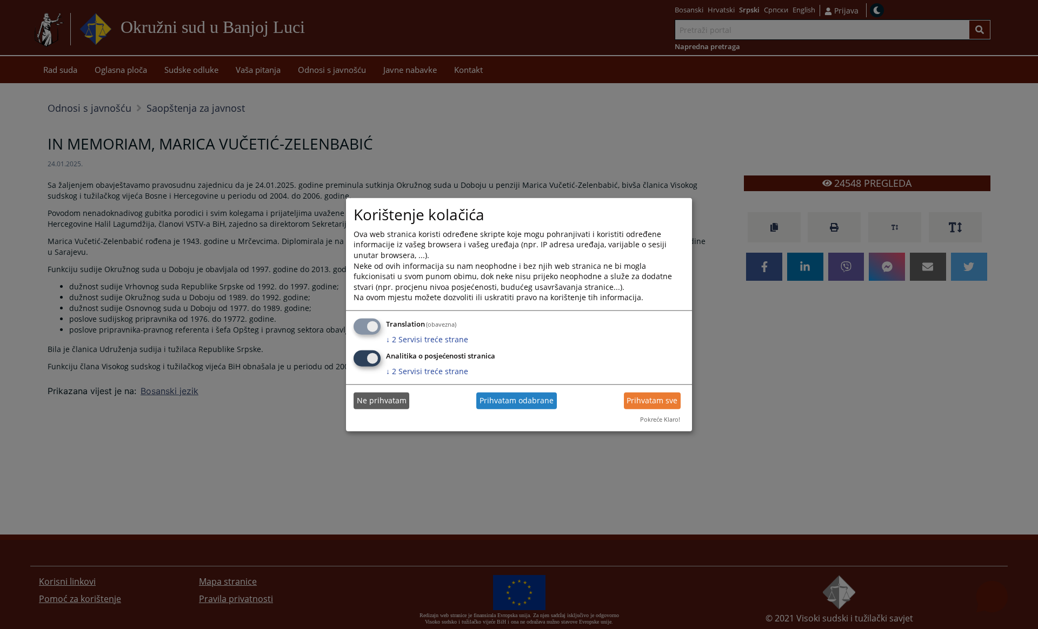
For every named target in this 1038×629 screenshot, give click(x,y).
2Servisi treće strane (427, 339)
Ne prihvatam (382, 400)
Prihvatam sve (652, 400)
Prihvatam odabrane (517, 400)
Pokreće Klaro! (660, 419)
